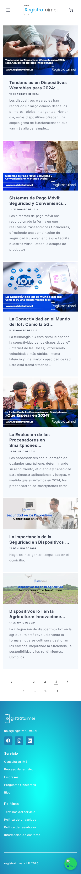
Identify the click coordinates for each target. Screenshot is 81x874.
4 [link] (56, 682)
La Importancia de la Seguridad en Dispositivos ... (39, 539)
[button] (8, 9)
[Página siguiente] (57, 690)
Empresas (11, 777)
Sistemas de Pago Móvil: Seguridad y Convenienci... (37, 200)
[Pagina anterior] (11, 681)
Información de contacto (22, 835)
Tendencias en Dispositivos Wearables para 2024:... (38, 85)
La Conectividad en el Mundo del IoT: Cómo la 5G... (39, 322)
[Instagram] (19, 740)
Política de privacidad (20, 819)
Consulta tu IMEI (16, 761)
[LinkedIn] (30, 740)
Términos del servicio (19, 812)
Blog (7, 792)
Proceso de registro (18, 769)
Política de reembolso (20, 827)
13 (46, 691)
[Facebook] (8, 740)
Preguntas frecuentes (20, 784)
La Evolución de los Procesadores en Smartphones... (29, 440)
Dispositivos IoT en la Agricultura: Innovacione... (37, 614)
